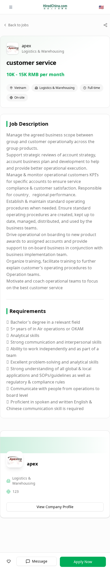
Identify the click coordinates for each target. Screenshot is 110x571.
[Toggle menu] (10, 7)
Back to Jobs (18, 24)
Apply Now (83, 561)
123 (16, 491)
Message (39, 561)
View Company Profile (55, 506)
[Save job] (8, 561)
